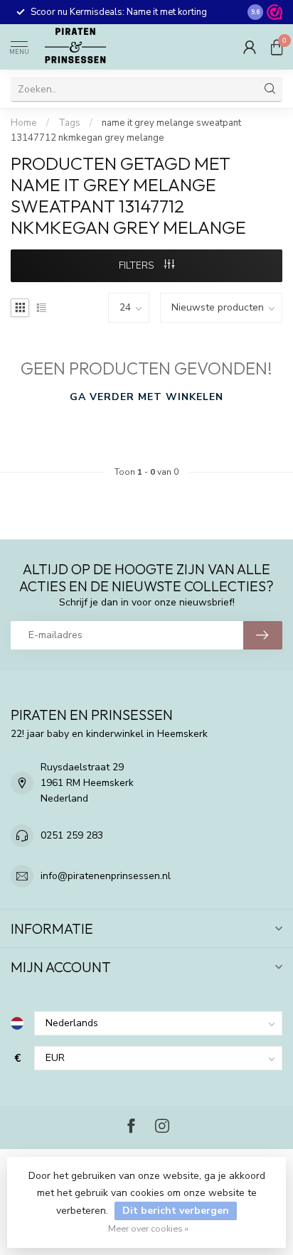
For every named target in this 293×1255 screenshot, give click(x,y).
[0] (276, 47)
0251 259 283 (72, 835)
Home (24, 123)
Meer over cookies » (148, 1228)
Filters (138, 265)
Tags (69, 123)
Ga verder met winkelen (146, 397)
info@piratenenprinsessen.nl (106, 876)
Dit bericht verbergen (175, 1210)
